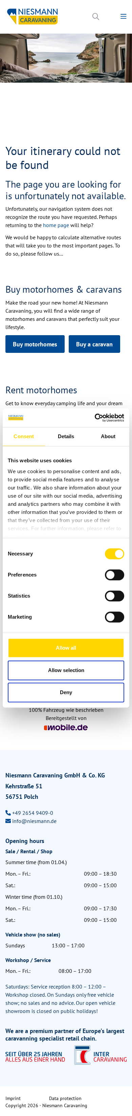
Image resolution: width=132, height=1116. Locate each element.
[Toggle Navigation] (123, 16)
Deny (66, 692)
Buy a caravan (94, 344)
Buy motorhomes (35, 344)
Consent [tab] (24, 436)
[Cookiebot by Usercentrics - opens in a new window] (95, 417)
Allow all (66, 648)
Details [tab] (66, 436)
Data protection (65, 1098)
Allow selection (66, 670)
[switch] (114, 574)
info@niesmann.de (34, 821)
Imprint (13, 1098)
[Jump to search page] (95, 16)
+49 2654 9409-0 (32, 812)
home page (56, 225)
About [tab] (108, 436)
